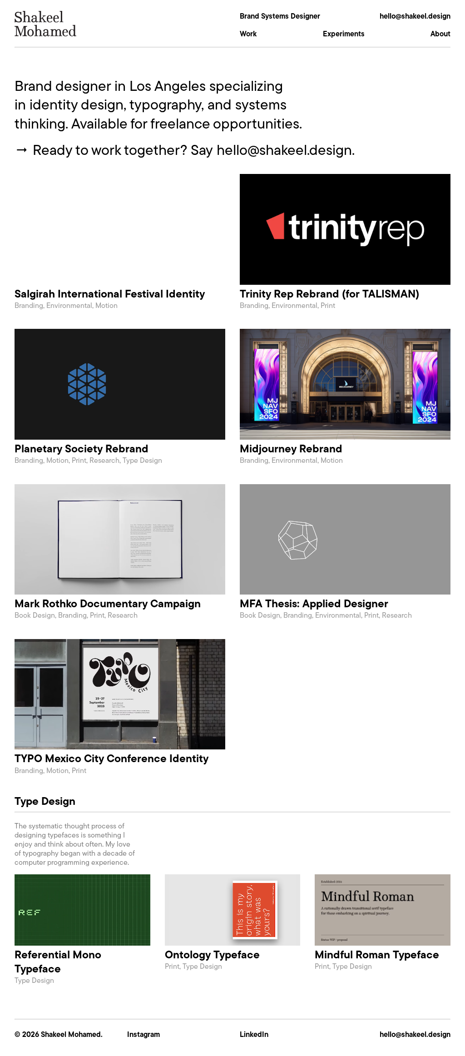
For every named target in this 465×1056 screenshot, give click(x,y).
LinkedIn (254, 1034)
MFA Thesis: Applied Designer (314, 603)
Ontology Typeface (212, 954)
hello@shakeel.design (415, 15)
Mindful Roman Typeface (377, 954)
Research (104, 460)
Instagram (143, 1034)
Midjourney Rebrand (291, 448)
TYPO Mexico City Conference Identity (111, 758)
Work (248, 33)
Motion (106, 305)
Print (328, 305)
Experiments (344, 33)
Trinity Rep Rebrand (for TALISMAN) (329, 293)
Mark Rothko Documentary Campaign (108, 603)
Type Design (142, 460)
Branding (29, 305)
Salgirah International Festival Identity (110, 293)
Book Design (35, 615)
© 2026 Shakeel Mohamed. (59, 1034)
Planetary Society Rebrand (81, 448)
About (440, 33)
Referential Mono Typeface (58, 961)
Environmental (69, 305)
